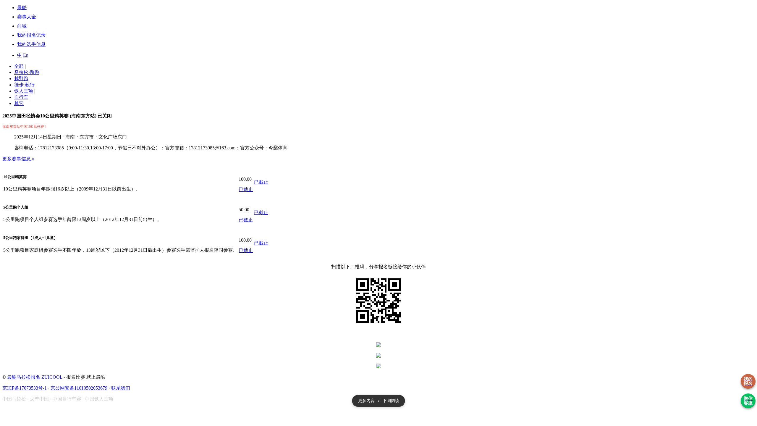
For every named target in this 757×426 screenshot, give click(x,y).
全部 (19, 66)
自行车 (21, 97)
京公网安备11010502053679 (79, 387)
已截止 (246, 189)
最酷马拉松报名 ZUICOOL (34, 377)
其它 (19, 103)
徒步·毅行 (24, 84)
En (25, 55)
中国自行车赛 (67, 398)
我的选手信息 (31, 44)
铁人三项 (23, 90)
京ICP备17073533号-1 (24, 387)
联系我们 (120, 387)
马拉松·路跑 (26, 72)
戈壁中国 (39, 398)
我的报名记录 (31, 35)
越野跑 (21, 78)
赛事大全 (26, 16)
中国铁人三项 (99, 398)
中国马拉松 (14, 398)
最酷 (22, 7)
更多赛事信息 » (18, 158)
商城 (22, 25)
